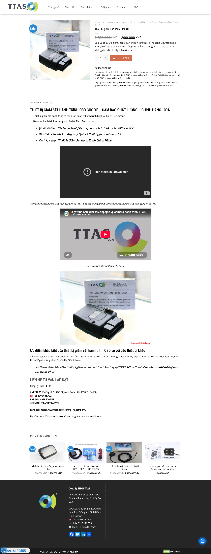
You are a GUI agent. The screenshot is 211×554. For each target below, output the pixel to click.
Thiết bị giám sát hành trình (131, 22)
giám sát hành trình (108, 82)
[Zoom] (34, 77)
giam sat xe (145, 85)
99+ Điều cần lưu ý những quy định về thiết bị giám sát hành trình (81, 134)
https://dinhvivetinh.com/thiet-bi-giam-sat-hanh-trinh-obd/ (70, 416)
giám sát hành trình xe (168, 82)
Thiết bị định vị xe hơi (123, 72)
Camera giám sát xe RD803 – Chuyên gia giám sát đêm (162, 467)
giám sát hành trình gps (127, 82)
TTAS (48, 386)
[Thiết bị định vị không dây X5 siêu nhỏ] (48, 452)
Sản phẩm (86, 7)
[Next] (180, 460)
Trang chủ (53, 7)
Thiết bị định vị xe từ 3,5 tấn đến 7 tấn (124, 467)
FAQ (136, 7)
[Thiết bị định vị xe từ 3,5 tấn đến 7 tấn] (124, 452)
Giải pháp (106, 7)
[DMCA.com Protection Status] (172, 551)
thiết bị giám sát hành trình (162, 85)
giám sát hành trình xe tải (128, 85)
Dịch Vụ (121, 7)
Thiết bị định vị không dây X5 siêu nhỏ (48, 467)
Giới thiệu (70, 7)
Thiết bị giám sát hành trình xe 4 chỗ (110, 75)
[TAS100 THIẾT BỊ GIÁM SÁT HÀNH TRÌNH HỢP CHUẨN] (86, 452)
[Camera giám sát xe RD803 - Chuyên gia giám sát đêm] (162, 452)
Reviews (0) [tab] (47, 102)
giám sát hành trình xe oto (106, 85)
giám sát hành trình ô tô (148, 82)
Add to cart (121, 58)
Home (97, 22)
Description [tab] (35, 102)
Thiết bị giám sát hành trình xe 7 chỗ (141, 75)
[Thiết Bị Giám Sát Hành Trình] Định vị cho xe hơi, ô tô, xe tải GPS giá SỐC (86, 128)
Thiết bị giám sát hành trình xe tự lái (115, 78)
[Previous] (30, 460)
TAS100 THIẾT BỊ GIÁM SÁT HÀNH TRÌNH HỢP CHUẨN (86, 467)
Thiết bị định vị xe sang (143, 72)
